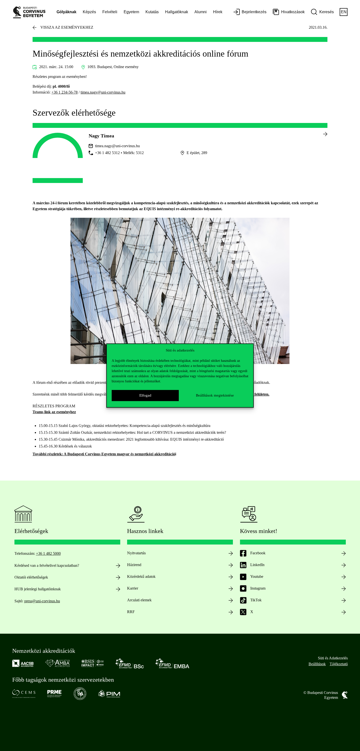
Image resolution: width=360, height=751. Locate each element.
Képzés (89, 12)
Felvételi (109, 12)
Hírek (217, 12)
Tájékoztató (339, 664)
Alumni (200, 12)
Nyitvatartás (136, 553)
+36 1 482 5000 (48, 553)
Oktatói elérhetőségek (31, 577)
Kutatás (152, 12)
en (344, 12)
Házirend (134, 565)
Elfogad (145, 395)
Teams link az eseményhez (54, 412)
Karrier (132, 588)
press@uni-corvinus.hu (42, 601)
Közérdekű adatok (141, 576)
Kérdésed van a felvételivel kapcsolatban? (46, 565)
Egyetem (131, 12)
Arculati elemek (139, 600)
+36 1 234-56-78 (64, 92)
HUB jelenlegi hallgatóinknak (37, 589)
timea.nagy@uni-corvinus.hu (103, 92)
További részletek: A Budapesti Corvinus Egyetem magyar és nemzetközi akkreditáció (104, 454)
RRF (131, 612)
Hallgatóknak (176, 12)
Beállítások (317, 664)
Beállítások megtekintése (215, 395)
